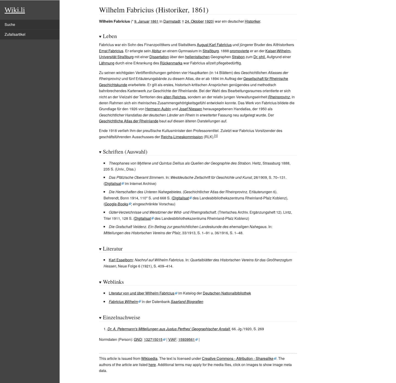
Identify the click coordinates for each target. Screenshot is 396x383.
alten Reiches (174, 96)
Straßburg (211, 50)
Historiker (252, 21)
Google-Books (116, 204)
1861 (154, 21)
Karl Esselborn (121, 259)
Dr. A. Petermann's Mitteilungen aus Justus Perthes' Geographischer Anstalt (168, 328)
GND (138, 339)
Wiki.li (15, 10)
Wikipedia (149, 358)
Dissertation (159, 56)
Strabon (238, 56)
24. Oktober (194, 21)
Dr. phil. (259, 56)
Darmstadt (171, 21)
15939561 (186, 339)
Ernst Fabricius (111, 50)
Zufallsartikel (15, 34)
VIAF (172, 339)
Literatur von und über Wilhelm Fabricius (141, 293)
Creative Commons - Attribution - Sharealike (237, 358)
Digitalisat (113, 183)
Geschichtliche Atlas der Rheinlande (128, 121)
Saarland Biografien (187, 301)
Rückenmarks (171, 63)
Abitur (156, 50)
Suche (10, 24)
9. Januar (141, 21)
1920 (209, 21)
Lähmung (106, 63)
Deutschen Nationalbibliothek (227, 293)
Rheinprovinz (279, 96)
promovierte (239, 50)
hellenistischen (197, 56)
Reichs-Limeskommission (182, 136)
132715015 (153, 339)
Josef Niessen (190, 108)
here (152, 364)
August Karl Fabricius (214, 44)
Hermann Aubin (158, 108)
